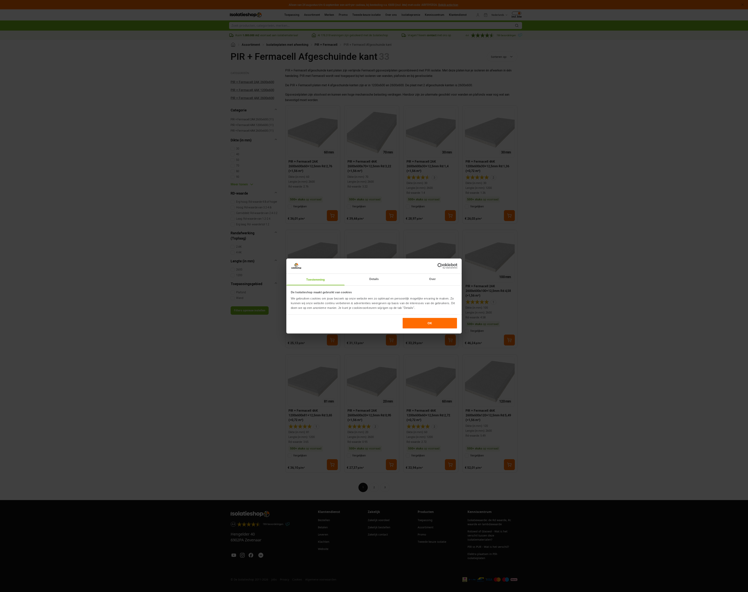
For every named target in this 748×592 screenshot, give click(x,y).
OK (430, 323)
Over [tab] (432, 278)
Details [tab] (374, 278)
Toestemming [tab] (315, 279)
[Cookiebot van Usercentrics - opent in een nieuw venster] (440, 266)
